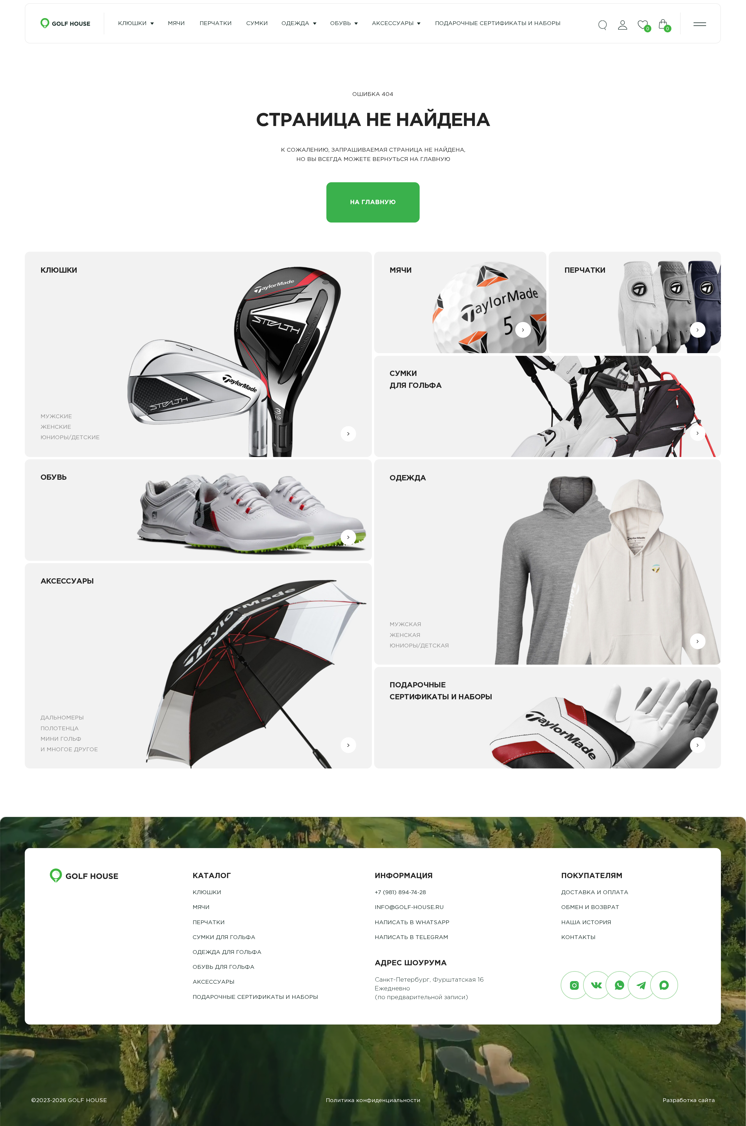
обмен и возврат (590, 907)
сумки (257, 23)
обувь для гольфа (223, 967)
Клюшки (132, 23)
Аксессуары (393, 23)
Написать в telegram (411, 937)
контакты (578, 937)
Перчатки (209, 922)
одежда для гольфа (227, 952)
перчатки (216, 23)
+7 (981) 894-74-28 (400, 892)
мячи (176, 23)
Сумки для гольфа (224, 937)
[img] (602, 25)
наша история (586, 922)
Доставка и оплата (594, 892)
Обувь (340, 23)
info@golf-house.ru (409, 907)
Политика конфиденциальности (373, 1100)
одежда (295, 23)
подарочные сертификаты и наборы (497, 23)
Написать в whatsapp (412, 922)
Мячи (201, 907)
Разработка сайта (689, 1100)
